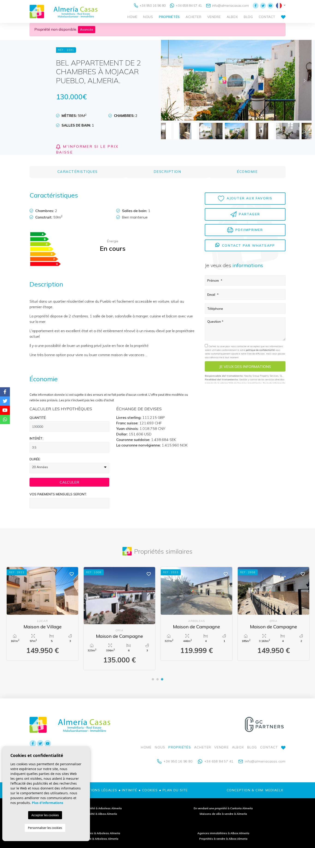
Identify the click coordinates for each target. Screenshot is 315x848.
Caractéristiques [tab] (77, 171)
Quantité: (38, 418)
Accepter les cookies (45, 815)
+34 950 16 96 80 (152, 5)
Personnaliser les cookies (45, 828)
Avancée (86, 29)
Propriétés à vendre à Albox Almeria (223, 838)
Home (132, 17)
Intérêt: (36, 438)
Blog (248, 17)
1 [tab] (153, 679)
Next (304, 80)
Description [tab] (167, 171)
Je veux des (245, 366)
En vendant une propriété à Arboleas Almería (92, 808)
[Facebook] (256, 5)
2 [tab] (157, 679)
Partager (249, 214)
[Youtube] (270, 5)
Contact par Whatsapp (248, 245)
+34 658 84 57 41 (188, 5)
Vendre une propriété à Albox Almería (92, 813)
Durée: (35, 459)
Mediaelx (274, 790)
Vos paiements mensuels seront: (58, 494)
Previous (168, 80)
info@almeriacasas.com (230, 5)
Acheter (193, 17)
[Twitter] (263, 5)
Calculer (69, 482)
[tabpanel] (273, 614)
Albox (232, 17)
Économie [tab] (247, 171)
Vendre (214, 17)
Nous (148, 17)
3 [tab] (162, 679)
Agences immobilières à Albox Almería (223, 833)
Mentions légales (99, 790)
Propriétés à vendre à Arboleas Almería (91, 838)
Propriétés (169, 17)
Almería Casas (64, 11)
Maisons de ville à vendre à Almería (223, 813)
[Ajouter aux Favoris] (71, 573)
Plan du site (175, 790)
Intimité (129, 790)
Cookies (150, 790)
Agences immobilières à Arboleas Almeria (92, 833)
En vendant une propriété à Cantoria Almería (223, 808)
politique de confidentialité (260, 350)
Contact (267, 17)
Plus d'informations (47, 803)
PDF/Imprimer (248, 230)
